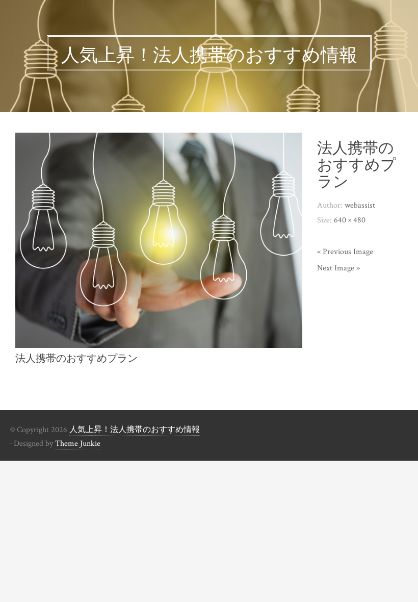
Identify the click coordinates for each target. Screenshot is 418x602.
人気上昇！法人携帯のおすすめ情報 (134, 429)
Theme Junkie (77, 443)
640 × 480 (349, 220)
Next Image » (338, 268)
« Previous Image (345, 251)
